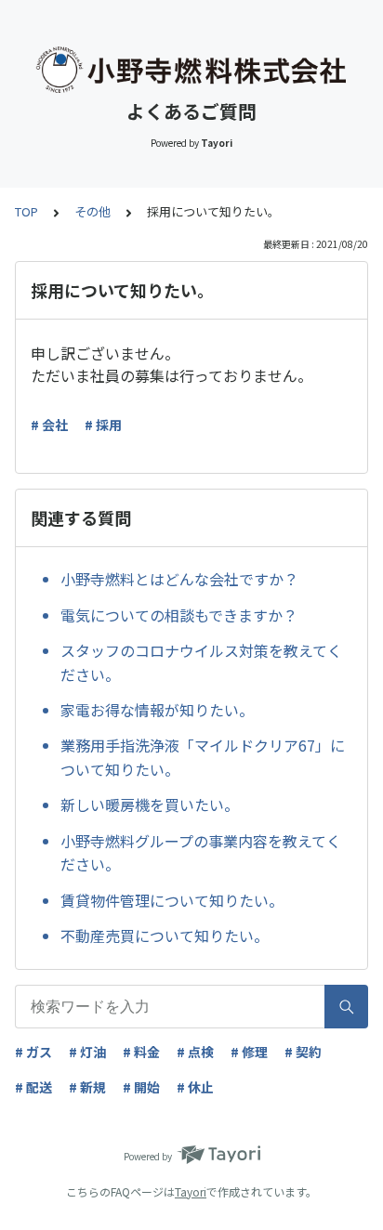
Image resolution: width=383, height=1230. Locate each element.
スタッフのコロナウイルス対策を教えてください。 (201, 662)
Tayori (190, 1191)
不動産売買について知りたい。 (164, 935)
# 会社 (49, 424)
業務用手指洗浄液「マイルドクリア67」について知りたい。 (202, 757)
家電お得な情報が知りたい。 (157, 710)
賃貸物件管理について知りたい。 (172, 900)
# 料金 (141, 1051)
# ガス (33, 1051)
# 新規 (87, 1087)
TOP (26, 211)
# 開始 (141, 1087)
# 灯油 (87, 1051)
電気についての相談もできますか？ (178, 615)
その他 (92, 211)
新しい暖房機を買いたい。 (149, 804)
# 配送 (33, 1087)
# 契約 (303, 1051)
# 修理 (249, 1051)
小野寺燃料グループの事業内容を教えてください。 (200, 853)
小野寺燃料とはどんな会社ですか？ (179, 579)
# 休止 (195, 1087)
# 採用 (103, 424)
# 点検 (195, 1051)
